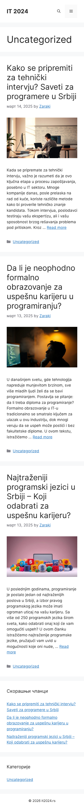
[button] (59, 11)
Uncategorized (26, 241)
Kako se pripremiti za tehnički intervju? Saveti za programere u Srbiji (41, 82)
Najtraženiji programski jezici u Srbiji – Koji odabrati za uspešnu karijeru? (41, 496)
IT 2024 (17, 11)
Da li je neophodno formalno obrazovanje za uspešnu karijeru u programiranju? (41, 286)
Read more (57, 227)
